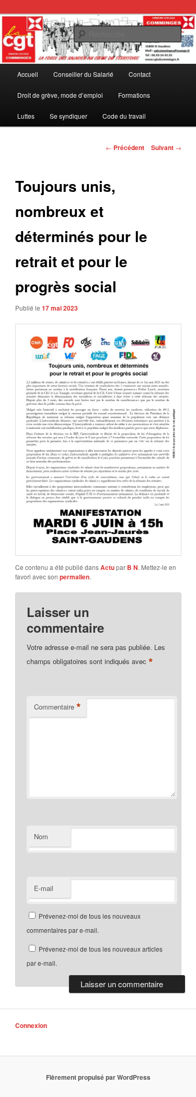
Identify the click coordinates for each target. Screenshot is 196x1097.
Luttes (25, 115)
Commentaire (57, 707)
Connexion (31, 1025)
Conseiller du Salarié (83, 74)
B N (132, 567)
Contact (140, 74)
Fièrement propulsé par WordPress (98, 1077)
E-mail (43, 888)
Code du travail (124, 115)
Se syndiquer (68, 115)
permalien (74, 576)
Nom (41, 836)
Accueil (27, 74)
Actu (107, 567)
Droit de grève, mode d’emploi (60, 94)
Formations (134, 94)
